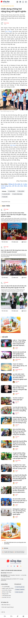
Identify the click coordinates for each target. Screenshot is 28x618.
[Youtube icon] (17, 566)
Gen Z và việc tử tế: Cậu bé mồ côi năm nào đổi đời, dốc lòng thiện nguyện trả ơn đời (13, 287)
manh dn (17, 381)
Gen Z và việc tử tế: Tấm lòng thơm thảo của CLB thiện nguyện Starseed (14, 251)
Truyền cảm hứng (8, 552)
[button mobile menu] (17, 2)
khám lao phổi (19, 592)
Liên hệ (3, 612)
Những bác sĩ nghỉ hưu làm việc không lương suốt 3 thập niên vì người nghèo (19, 511)
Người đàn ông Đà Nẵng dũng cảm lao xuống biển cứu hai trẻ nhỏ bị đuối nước (20, 443)
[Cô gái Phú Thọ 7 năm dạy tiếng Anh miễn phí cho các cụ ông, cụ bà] (6, 468)
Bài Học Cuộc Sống (6, 592)
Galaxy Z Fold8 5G (20, 589)
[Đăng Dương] (14, 360)
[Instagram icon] (11, 566)
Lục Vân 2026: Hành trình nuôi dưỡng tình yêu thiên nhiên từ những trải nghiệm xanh (20, 376)
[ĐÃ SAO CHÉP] (17, 616)
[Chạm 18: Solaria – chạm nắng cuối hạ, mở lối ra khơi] (6, 367)
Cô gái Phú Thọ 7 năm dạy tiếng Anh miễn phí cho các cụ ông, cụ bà (19, 466)
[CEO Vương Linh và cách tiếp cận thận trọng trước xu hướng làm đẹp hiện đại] (6, 389)
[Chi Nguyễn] (2, 283)
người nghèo (12, 191)
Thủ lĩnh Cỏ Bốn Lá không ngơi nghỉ (18, 399)
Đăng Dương (17, 359)
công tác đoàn (6, 194)
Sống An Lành (5, 593)
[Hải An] (14, 348)
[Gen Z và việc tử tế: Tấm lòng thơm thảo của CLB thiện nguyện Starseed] (14, 267)
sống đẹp (5, 196)
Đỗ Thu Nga (6, 23)
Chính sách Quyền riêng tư (7, 607)
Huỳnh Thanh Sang (17, 194)
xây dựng (13, 145)
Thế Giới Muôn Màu (6, 595)
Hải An (16, 347)
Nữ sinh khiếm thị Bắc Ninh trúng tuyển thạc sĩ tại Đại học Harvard (20, 500)
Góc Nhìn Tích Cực (6, 597)
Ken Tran (17, 401)
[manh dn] (14, 382)
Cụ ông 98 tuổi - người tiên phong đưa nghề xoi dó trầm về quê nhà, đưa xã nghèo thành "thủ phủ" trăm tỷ (20, 489)
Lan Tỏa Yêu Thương (6, 590)
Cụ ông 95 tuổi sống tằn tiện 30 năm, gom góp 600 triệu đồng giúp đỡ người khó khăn (20, 477)
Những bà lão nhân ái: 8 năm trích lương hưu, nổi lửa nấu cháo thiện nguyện (14, 186)
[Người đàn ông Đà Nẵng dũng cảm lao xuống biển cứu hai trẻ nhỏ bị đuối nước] (6, 444)
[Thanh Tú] (14, 394)
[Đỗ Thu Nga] (2, 210)
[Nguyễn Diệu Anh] (14, 370)
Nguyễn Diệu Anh (18, 369)
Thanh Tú (17, 393)
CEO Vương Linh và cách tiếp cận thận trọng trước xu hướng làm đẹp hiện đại (20, 388)
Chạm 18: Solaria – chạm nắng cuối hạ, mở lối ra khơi (20, 365)
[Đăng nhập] (26, 2)
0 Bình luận (15, 242)
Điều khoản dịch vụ (5, 604)
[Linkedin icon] (14, 566)
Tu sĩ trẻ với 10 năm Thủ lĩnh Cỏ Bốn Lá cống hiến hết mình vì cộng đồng (20, 409)
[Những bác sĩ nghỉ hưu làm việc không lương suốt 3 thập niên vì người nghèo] (6, 512)
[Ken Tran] (14, 402)
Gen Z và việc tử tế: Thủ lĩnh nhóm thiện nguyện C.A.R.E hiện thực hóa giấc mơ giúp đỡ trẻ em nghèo (13, 214)
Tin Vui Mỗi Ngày (6, 586)
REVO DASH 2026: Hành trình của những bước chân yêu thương (15, 543)
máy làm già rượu (20, 587)
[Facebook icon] (8, 566)
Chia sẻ (24, 242)
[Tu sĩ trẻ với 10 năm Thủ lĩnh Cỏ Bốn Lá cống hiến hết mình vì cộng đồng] (6, 410)
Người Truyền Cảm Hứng (7, 588)
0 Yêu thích (5, 242)
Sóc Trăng (8, 31)
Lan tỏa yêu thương (19, 552)
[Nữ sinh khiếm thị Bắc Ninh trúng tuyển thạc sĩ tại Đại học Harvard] (6, 502)
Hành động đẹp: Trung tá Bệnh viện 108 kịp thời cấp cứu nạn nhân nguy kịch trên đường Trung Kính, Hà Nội (20, 420)
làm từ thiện (21, 191)
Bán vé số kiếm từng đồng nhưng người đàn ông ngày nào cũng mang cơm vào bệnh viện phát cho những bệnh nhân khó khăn (19, 431)
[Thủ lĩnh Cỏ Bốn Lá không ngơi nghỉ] (6, 401)
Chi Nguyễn (6, 282)
